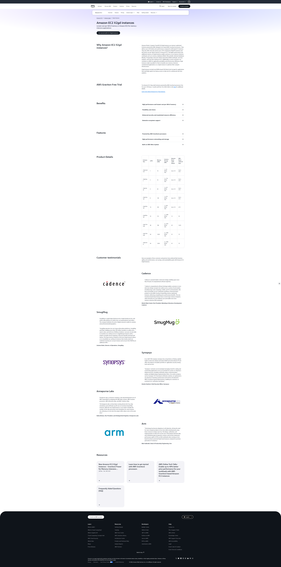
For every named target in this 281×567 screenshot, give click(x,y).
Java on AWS (145, 538)
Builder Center (145, 527)
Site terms (95, 562)
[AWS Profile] (189, 2)
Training (117, 530)
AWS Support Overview (175, 538)
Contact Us (171, 527)
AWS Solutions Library (120, 535)
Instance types (107, 18)
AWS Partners (118, 546)
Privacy (89, 562)
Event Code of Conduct (174, 546)
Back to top (140, 552)
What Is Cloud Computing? (95, 530)
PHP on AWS (145, 541)
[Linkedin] (180, 558)
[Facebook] (178, 558)
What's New (91, 541)
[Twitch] (185, 558)
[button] (107, 6)
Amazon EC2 (100, 18)
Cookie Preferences (119, 562)
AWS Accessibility (173, 541)
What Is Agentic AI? (93, 532)
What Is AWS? (91, 527)
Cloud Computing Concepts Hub (96, 535)
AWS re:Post (172, 532)
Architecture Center (120, 538)
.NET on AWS (145, 532)
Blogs (89, 544)
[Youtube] (188, 558)
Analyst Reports (119, 544)
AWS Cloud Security (93, 538)
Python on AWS (146, 535)
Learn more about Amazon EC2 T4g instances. (153, 91)
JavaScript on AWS (146, 544)
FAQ (175, 87)
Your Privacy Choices (105, 562)
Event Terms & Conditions (175, 549)
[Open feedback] (279, 283)
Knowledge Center (173, 535)
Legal (170, 544)
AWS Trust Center (119, 532)
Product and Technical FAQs (122, 541)
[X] (176, 558)
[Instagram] (183, 558)
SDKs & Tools (145, 530)
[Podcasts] (190, 558)
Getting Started (119, 527)
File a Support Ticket (174, 530)
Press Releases (91, 546)
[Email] (192, 558)
